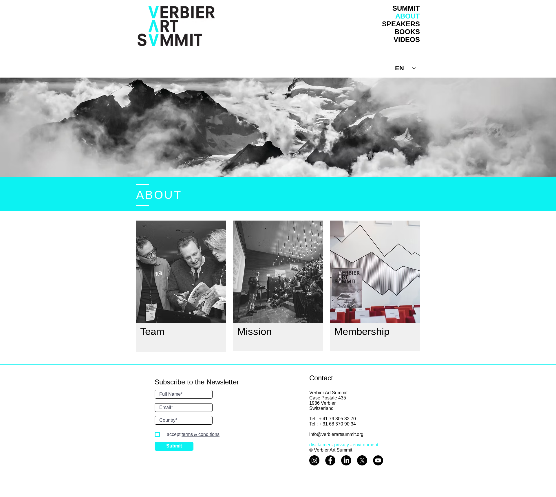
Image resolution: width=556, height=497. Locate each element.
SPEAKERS (401, 24)
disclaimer (319, 444)
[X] (362, 460)
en (355, 444)
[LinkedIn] (346, 460)
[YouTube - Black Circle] (378, 460)
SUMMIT (406, 8)
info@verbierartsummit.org (336, 434)
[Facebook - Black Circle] (330, 460)
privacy (341, 444)
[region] (181, 272)
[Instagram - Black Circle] (314, 460)
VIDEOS (407, 39)
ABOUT (407, 16)
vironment (368, 444)
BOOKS (407, 32)
